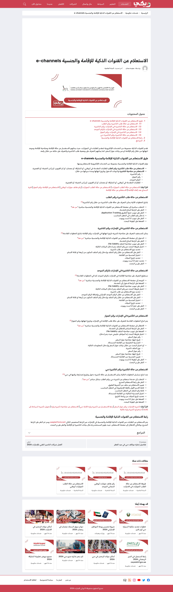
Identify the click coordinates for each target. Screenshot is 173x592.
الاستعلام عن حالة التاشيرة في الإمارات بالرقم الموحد (117, 129)
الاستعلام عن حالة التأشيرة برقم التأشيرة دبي (120, 135)
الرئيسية (144, 13)
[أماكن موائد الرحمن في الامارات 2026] (39, 523)
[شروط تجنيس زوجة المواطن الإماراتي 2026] (102, 523)
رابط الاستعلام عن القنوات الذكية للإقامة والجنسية (123, 138)
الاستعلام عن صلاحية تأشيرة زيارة (65, 407)
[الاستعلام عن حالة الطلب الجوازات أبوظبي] (70, 480)
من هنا (74, 207)
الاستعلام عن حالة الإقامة (116, 190)
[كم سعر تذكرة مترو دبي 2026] (70, 555)
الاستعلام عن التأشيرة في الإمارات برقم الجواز (120, 132)
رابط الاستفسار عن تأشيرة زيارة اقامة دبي (96, 407)
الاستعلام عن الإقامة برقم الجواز (46, 187)
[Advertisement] (86, 38)
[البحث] (24, 4)
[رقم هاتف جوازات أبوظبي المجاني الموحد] (102, 480)
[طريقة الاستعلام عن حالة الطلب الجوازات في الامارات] (133, 480)
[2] (63, 374)
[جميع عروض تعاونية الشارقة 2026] (39, 555)
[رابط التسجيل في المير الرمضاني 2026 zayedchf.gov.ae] (133, 555)
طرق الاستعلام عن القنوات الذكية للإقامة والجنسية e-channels (117, 121)
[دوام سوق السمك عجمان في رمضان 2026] (70, 523)
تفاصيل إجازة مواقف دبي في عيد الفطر (130, 444)
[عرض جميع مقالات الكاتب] (145, 68)
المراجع (140, 141)
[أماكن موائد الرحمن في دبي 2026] (102, 555)
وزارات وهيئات (99, 533)
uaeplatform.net (58, 422)
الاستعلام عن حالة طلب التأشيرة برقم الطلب (121, 124)
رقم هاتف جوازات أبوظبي (71, 187)
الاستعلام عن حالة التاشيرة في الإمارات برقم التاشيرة (117, 126)
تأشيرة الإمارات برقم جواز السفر (127, 407)
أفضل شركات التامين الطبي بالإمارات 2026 (44, 444)
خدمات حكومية (131, 13)
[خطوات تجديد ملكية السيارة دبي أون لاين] (133, 523)
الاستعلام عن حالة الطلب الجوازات (126, 187)
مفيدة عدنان (130, 68)
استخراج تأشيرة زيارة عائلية (131, 409)
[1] (81, 202)
